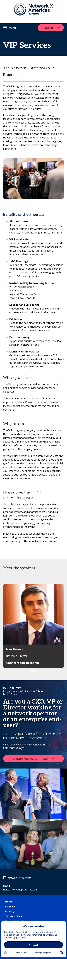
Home (9, 901)
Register (47, 27)
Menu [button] (12, 28)
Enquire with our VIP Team (30, 758)
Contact (10, 906)
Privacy (9, 911)
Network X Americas (19, 878)
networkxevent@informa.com (20, 889)
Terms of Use (13, 916)
